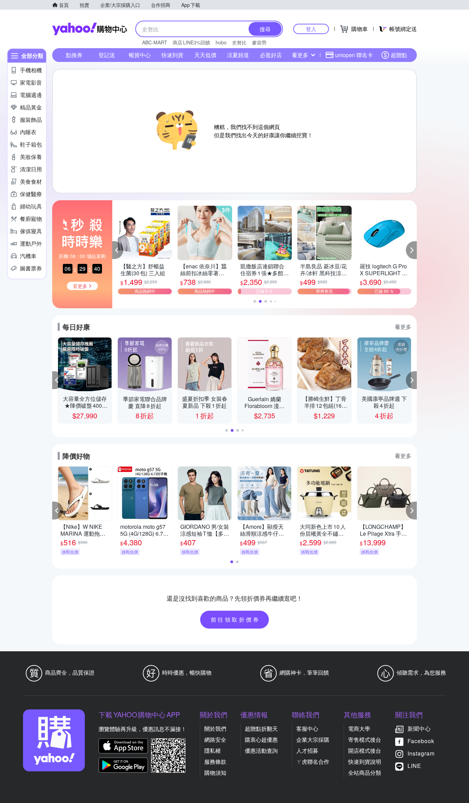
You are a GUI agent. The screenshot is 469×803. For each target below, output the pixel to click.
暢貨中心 (140, 55)
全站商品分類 (364, 773)
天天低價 (205, 55)
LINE (414, 766)
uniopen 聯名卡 (354, 55)
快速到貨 (172, 55)
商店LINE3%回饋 (191, 42)
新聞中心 (419, 728)
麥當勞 (259, 42)
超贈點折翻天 (261, 728)
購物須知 (215, 773)
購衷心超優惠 (261, 739)
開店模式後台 (364, 750)
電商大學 (359, 728)
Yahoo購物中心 (89, 29)
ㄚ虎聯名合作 (312, 761)
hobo (221, 42)
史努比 (239, 42)
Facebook (421, 741)
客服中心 (307, 728)
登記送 (107, 55)
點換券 (74, 55)
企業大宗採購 (312, 739)
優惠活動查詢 (261, 750)
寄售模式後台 (364, 739)
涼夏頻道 (238, 55)
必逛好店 (271, 55)
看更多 (300, 55)
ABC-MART (154, 42)
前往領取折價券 (235, 619)
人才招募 (307, 750)
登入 (311, 28)
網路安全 (215, 739)
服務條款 (215, 761)
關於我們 (215, 728)
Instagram (421, 753)
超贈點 (399, 55)
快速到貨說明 (364, 761)
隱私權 (212, 750)
